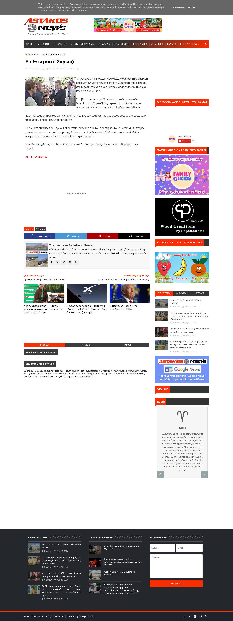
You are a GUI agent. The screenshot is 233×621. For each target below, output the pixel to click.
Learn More (178, 7)
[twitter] (189, 616)
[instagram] (200, 616)
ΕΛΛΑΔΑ (171, 44)
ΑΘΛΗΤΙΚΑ (157, 44)
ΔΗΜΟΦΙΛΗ (182, 293)
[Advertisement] (87, 331)
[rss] (206, 616)
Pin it (107, 236)
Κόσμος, (75, 68)
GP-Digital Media (151, 616)
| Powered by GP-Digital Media (80, 616)
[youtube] (195, 616)
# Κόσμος (40, 228)
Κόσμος (37, 54)
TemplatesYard (118, 616)
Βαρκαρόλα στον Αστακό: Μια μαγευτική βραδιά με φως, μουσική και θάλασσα (122, 562)
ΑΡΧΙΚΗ (30, 44)
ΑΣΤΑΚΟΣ (44, 44)
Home (28, 54)
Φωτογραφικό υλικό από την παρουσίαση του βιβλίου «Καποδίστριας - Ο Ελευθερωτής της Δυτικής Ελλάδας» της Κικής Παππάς (121, 589)
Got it (191, 7)
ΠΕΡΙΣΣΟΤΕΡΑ (188, 44)
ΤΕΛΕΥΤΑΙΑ (164, 293)
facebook (86, 345)
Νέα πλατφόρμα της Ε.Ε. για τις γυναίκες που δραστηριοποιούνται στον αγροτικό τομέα (43, 309)
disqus (127, 345)
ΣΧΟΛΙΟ (138, 236)
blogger (44, 345)
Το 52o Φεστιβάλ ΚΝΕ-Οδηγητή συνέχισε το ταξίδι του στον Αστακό (189, 330)
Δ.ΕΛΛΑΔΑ (104, 44)
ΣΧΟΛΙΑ (200, 293)
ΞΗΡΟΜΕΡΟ (60, 44)
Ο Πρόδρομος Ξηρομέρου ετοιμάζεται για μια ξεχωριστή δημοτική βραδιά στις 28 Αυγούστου (189, 315)
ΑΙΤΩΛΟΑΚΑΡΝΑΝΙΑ (83, 44)
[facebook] (183, 616)
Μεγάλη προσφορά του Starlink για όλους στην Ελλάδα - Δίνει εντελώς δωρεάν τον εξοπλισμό (86, 309)
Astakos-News (31, 616)
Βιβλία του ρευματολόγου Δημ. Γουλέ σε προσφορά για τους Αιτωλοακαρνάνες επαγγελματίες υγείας (189, 344)
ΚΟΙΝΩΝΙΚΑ (140, 44)
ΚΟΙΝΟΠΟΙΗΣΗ (43, 236)
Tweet (75, 236)
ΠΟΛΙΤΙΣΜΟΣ (121, 44)
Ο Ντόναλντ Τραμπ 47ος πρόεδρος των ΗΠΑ (123, 307)
